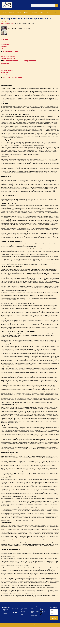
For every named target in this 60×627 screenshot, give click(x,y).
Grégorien (7, 23)
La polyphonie (4, 46)
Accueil (4, 12)
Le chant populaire (4, 72)
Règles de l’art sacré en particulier (8, 56)
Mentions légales (33, 624)
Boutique (19, 12)
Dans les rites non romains (6, 65)
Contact (48, 12)
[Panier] (55, 12)
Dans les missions (4, 74)
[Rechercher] (56, 5)
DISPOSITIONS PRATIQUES (11, 77)
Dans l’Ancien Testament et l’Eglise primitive (10, 42)
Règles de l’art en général (6, 53)
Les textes (4, 21)
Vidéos (41, 12)
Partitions (26, 12)
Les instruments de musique (7, 70)
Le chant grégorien (5, 44)
